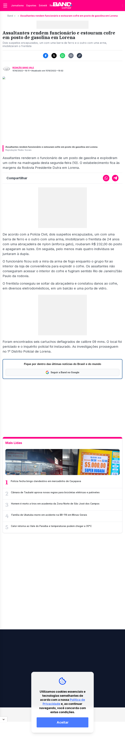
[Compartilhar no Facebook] (45, 55)
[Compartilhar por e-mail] (71, 55)
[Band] (62, 5)
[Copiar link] (79, 55)
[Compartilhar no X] (54, 55)
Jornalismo (17, 5)
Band (10, 15)
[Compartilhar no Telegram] (115, 178)
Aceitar (63, 722)
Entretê (43, 5)
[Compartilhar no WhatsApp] (62, 55)
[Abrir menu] (5, 5)
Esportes (31, 5)
